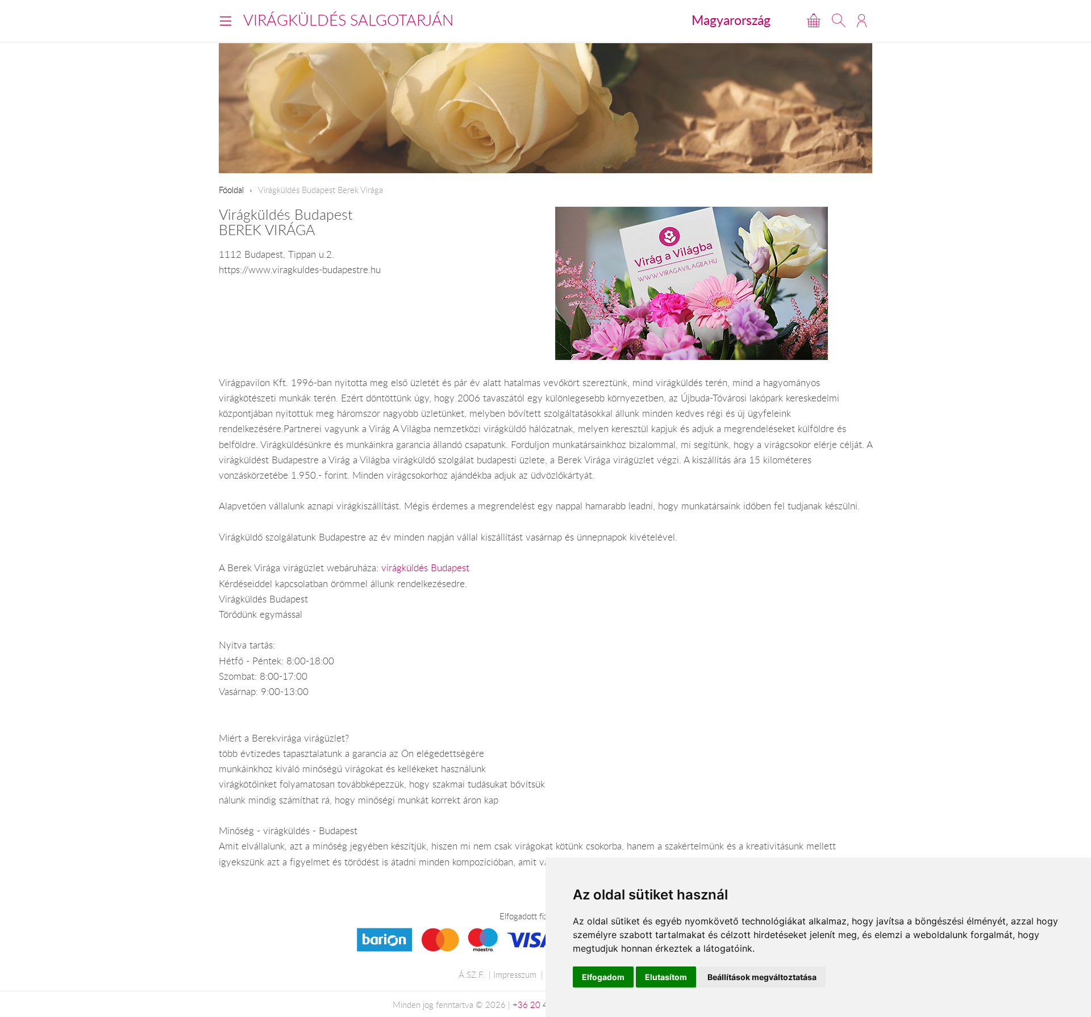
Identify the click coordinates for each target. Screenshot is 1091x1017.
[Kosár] (814, 20)
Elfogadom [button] (603, 977)
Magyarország (731, 19)
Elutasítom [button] (666, 977)
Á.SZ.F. (471, 974)
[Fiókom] (862, 20)
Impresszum (514, 974)
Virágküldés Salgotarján (348, 20)
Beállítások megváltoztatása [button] (762, 977)
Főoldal (231, 189)
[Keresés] (839, 20)
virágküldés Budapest (425, 568)
